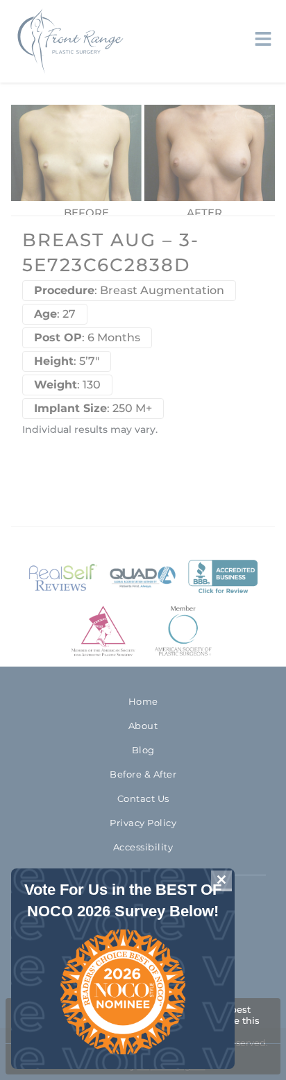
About (143, 725)
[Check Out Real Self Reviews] (63, 577)
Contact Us (143, 798)
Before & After (143, 774)
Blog (143, 749)
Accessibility (143, 846)
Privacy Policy (143, 822)
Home (143, 701)
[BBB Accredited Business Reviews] (223, 577)
